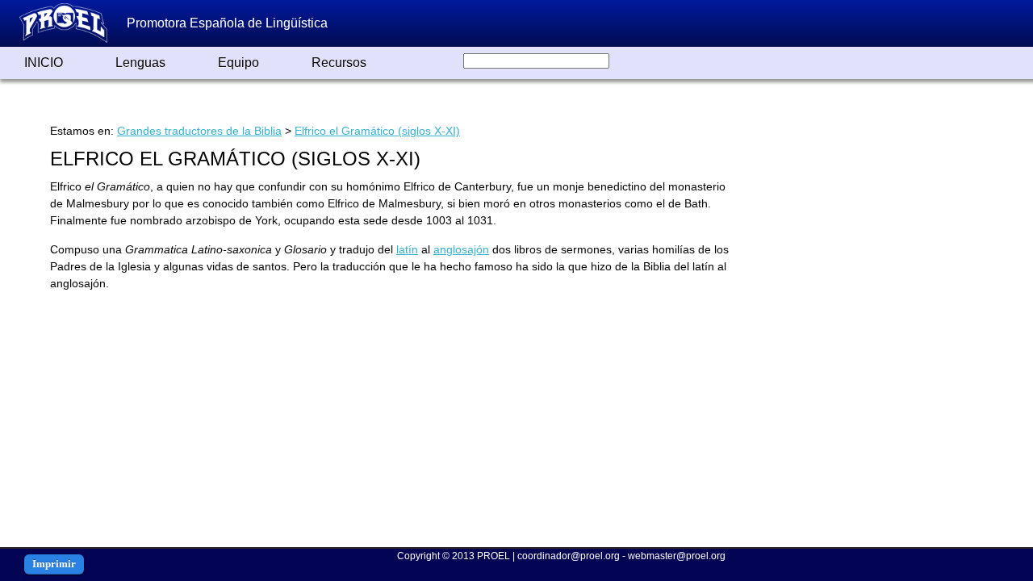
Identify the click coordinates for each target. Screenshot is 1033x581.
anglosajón (461, 249)
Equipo (238, 62)
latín (407, 249)
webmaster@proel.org (677, 556)
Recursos (339, 62)
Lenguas (140, 62)
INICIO (43, 62)
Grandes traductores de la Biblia (199, 130)
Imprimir (54, 564)
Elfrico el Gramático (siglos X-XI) (377, 130)
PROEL (493, 556)
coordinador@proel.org (568, 556)
